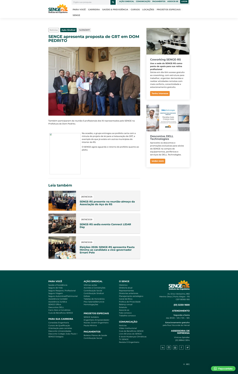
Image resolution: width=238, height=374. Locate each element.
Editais (87, 296)
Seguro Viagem (55, 293)
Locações (148, 9)
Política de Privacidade (129, 302)
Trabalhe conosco (127, 315)
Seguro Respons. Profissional (62, 290)
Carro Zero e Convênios (59, 310)
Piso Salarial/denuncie (94, 302)
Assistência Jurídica (57, 302)
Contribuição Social (93, 290)
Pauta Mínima (90, 325)
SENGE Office (54, 304)
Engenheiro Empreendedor (96, 320)
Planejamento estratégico (131, 296)
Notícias (123, 325)
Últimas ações (90, 285)
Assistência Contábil (57, 299)
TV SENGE (124, 339)
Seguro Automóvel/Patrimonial (63, 296)
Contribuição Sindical (94, 293)
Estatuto (123, 307)
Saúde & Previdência (115, 9)
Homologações (91, 304)
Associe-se (124, 310)
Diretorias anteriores (128, 293)
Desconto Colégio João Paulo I (62, 334)
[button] (223, 368)
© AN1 (186, 364)
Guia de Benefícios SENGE (60, 313)
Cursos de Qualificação (59, 325)
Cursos (135, 9)
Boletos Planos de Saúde (95, 335)
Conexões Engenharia (58, 322)
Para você (79, 9)
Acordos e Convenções (94, 288)
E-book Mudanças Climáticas (133, 336)
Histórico (123, 285)
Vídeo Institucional (128, 328)
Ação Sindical (68, 30)
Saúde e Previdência (57, 285)
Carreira (94, 9)
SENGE (76, 15)
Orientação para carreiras (60, 328)
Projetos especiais (169, 9)
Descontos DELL (56, 307)
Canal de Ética (125, 299)
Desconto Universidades (59, 331)
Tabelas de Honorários (94, 299)
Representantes (126, 290)
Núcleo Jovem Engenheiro (96, 322)
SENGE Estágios (55, 336)
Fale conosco (125, 313)
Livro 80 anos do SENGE (130, 334)
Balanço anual (125, 304)
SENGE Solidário (91, 317)
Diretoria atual (125, 288)
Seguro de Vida (55, 288)
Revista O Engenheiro (129, 342)
